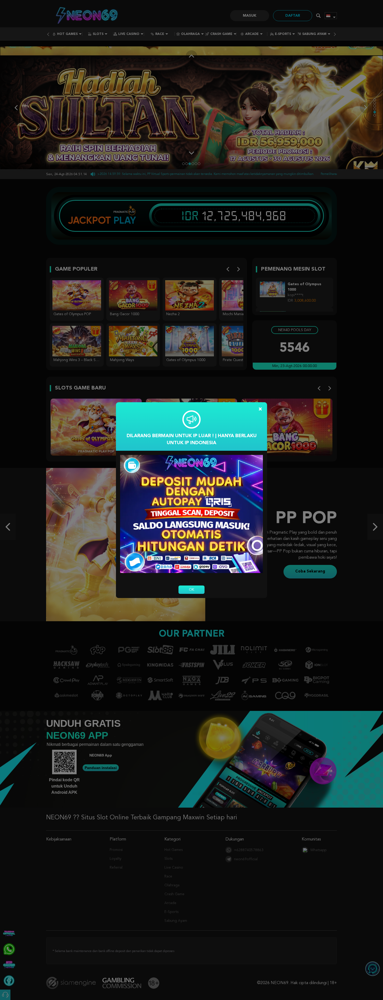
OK (191, 590)
